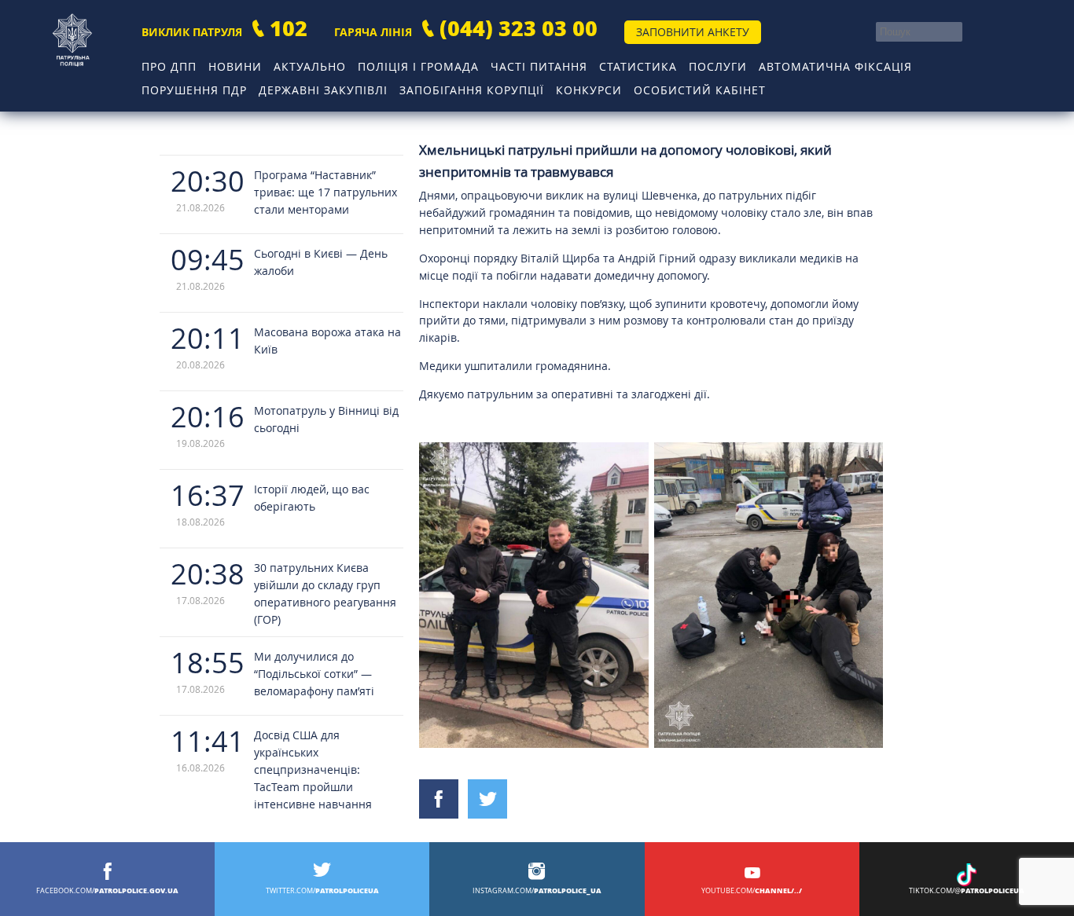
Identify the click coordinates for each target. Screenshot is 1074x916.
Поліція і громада (418, 66)
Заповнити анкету (692, 31)
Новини (235, 66)
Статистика (638, 66)
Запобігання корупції (471, 89)
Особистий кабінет (700, 89)
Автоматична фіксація (835, 66)
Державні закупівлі (323, 89)
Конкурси (589, 89)
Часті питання (539, 66)
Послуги (718, 66)
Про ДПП (169, 66)
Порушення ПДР (194, 89)
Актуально (310, 66)
